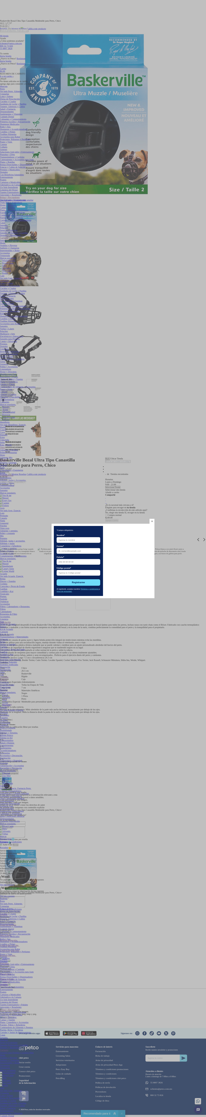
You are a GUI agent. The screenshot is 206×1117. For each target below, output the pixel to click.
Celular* (60, 557)
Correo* (60, 546)
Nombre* (61, 535)
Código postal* (64, 568)
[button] (152, 521)
